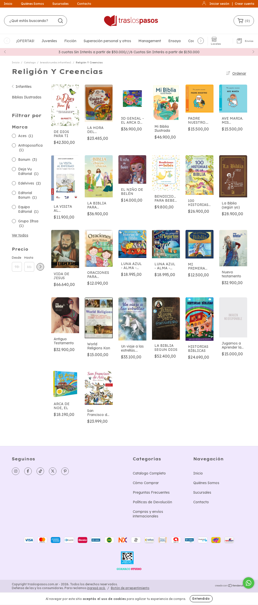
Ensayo (174, 41)
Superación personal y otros (107, 41)
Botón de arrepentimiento (130, 588)
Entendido (201, 598)
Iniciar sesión (219, 4)
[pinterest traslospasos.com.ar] (65, 471)
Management (149, 41)
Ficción (70, 41)
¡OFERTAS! (25, 41)
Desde (16, 257)
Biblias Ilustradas (26, 97)
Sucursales (60, 4)
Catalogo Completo (149, 473)
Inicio (8, 4)
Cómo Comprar (146, 483)
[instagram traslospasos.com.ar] (15, 471)
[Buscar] (60, 20)
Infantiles (23, 86)
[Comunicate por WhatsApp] (248, 583)
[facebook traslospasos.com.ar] (28, 471)
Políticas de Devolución (152, 502)
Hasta (28, 257)
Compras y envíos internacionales (148, 513)
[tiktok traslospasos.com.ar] (40, 471)
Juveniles (49, 41)
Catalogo (30, 62)
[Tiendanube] (230, 586)
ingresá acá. (96, 588)
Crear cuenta (244, 4)
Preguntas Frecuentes (151, 492)
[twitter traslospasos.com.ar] (52, 471)
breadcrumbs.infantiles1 (55, 62)
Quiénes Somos (32, 4)
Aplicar (40, 267)
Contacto (84, 4)
